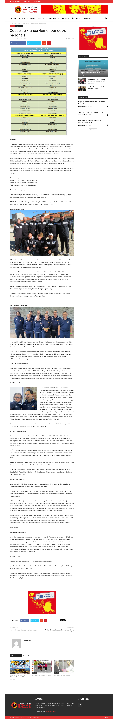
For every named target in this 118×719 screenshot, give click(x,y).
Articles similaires (16, 656)
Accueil (12, 23)
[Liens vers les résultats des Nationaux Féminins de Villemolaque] (20, 667)
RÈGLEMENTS (76, 18)
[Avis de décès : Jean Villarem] (64, 667)
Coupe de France (19, 26)
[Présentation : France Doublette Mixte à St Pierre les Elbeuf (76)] (82, 81)
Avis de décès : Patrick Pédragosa (41, 675)
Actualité (12, 26)
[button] (106, 18)
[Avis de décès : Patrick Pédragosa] (42, 667)
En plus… (87, 18)
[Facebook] (106, 1)
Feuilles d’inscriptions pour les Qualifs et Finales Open (59, 631)
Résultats (41, 18)
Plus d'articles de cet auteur (31, 656)
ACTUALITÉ (22, 18)
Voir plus (92, 130)
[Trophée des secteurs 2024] (93, 68)
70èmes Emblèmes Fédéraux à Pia (90, 112)
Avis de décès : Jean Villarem (62, 675)
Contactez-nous (37, 1)
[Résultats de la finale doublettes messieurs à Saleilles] (82, 88)
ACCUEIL (13, 18)
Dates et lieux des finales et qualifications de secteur (23, 631)
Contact (106, 717)
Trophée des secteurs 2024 (90, 73)
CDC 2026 (64, 18)
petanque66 (15, 39)
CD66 (32, 18)
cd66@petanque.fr (50, 711)
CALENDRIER (53, 18)
